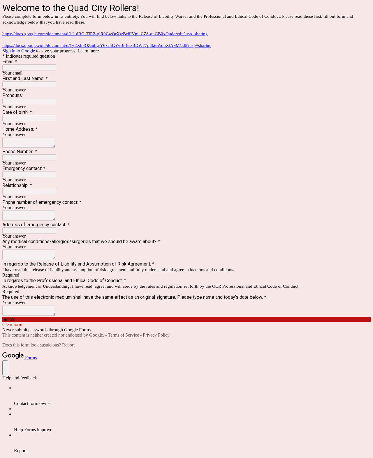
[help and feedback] (5, 367)
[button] (186, 319)
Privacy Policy (156, 335)
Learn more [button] (88, 50)
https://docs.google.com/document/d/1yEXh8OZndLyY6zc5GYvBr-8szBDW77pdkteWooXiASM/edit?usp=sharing (107, 45)
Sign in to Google (18, 50)
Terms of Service (123, 335)
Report (68, 344)
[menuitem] (192, 395)
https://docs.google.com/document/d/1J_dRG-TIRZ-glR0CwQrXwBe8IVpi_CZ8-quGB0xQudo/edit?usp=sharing (105, 33)
